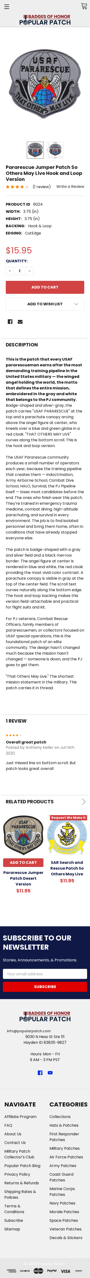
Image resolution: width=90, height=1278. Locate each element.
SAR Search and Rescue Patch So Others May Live (67, 868)
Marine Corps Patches (62, 1191)
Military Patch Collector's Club (19, 1154)
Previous (71, 802)
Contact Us (15, 1142)
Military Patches (64, 1148)
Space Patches (63, 1220)
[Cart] (84, 6)
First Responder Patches (64, 1137)
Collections (60, 1116)
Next (83, 802)
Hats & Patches (63, 1125)
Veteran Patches (65, 1229)
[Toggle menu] (6, 6)
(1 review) (42, 187)
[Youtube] (50, 1073)
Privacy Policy (17, 1174)
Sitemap (12, 1229)
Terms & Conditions (14, 1209)
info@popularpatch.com (29, 1031)
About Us (12, 1134)
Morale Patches (64, 1212)
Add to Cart (23, 862)
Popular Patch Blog (22, 1165)
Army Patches (62, 1165)
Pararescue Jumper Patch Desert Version (23, 878)
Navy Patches (62, 1203)
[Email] (20, 321)
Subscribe (13, 1220)
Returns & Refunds (21, 1183)
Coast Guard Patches (61, 1177)
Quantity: (17, 261)
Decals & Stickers (65, 1238)
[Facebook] (10, 321)
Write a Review (70, 186)
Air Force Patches (66, 1157)
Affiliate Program (20, 1116)
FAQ (8, 1125)
